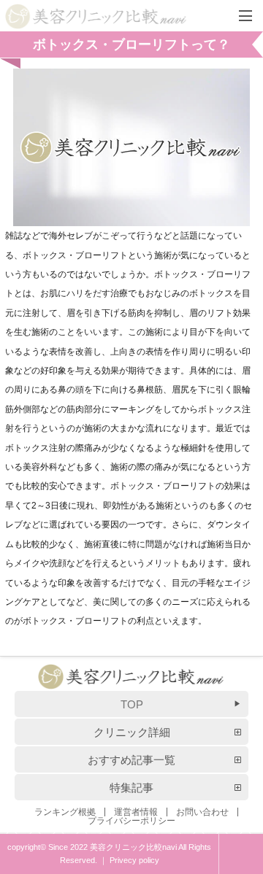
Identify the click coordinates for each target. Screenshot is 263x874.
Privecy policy (134, 860)
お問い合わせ (202, 812)
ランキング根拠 (65, 812)
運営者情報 (136, 812)
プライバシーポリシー (131, 821)
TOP (132, 704)
